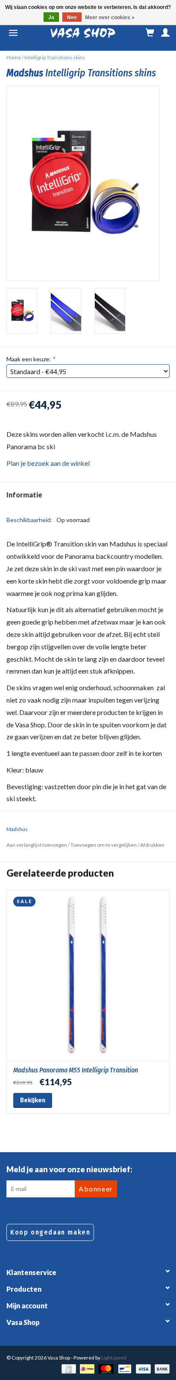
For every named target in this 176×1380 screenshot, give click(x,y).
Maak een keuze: (30, 359)
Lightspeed (113, 1357)
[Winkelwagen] (150, 33)
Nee (72, 17)
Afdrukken (152, 845)
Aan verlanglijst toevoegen (36, 845)
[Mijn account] (165, 33)
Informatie (24, 495)
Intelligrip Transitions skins (54, 57)
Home (13, 57)
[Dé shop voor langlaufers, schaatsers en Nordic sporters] (83, 33)
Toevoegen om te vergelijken (104, 845)
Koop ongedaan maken (50, 1232)
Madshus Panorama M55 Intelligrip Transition (75, 1070)
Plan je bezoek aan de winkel (48, 463)
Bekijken (32, 1100)
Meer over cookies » (110, 17)
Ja (51, 17)
